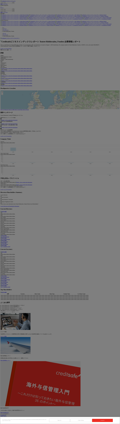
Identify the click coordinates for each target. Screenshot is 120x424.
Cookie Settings (81, 420)
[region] (60, 420)
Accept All (102, 420)
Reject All (59, 420)
